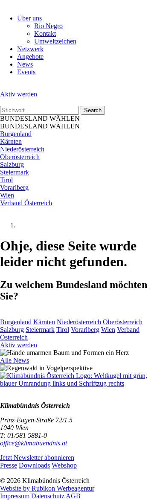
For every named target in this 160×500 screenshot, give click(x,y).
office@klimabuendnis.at (33, 443)
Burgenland (16, 133)
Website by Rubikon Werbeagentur (47, 488)
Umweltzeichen (55, 41)
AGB (73, 496)
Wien (7, 195)
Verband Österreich (26, 202)
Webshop (64, 465)
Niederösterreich (22, 149)
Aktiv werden (18, 94)
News (25, 64)
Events (26, 72)
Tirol (6, 179)
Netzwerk (30, 48)
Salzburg (12, 164)
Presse (8, 465)
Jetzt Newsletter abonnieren (37, 457)
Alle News (14, 360)
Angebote (30, 56)
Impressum (14, 496)
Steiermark (14, 172)
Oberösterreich (20, 156)
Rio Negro (48, 25)
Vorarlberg (14, 187)
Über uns (29, 18)
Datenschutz (47, 496)
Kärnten (11, 141)
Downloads (34, 465)
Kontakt (45, 33)
